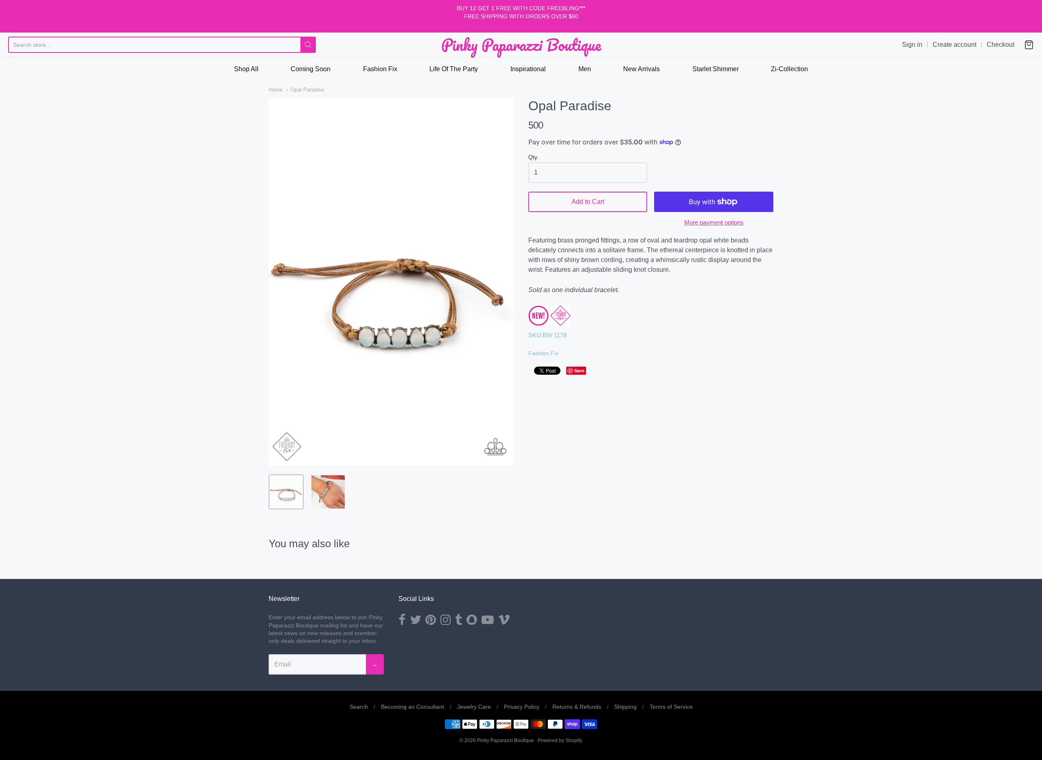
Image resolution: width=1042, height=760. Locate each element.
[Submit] (308, 45)
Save (579, 370)
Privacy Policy (521, 706)
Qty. (533, 157)
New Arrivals (641, 69)
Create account (954, 44)
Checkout (1000, 44)
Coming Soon (311, 69)
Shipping (625, 706)
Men (584, 69)
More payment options (714, 222)
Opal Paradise (307, 90)
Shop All (246, 69)
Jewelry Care (474, 706)
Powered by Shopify (560, 740)
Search (359, 706)
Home (275, 90)
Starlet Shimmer (715, 69)
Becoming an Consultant (412, 706)
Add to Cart (587, 201)
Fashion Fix (380, 69)
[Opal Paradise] (286, 491)
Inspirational (528, 69)
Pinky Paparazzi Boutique (521, 45)
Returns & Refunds (576, 706)
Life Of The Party (453, 69)
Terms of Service (671, 706)
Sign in (912, 44)
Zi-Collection (789, 69)
